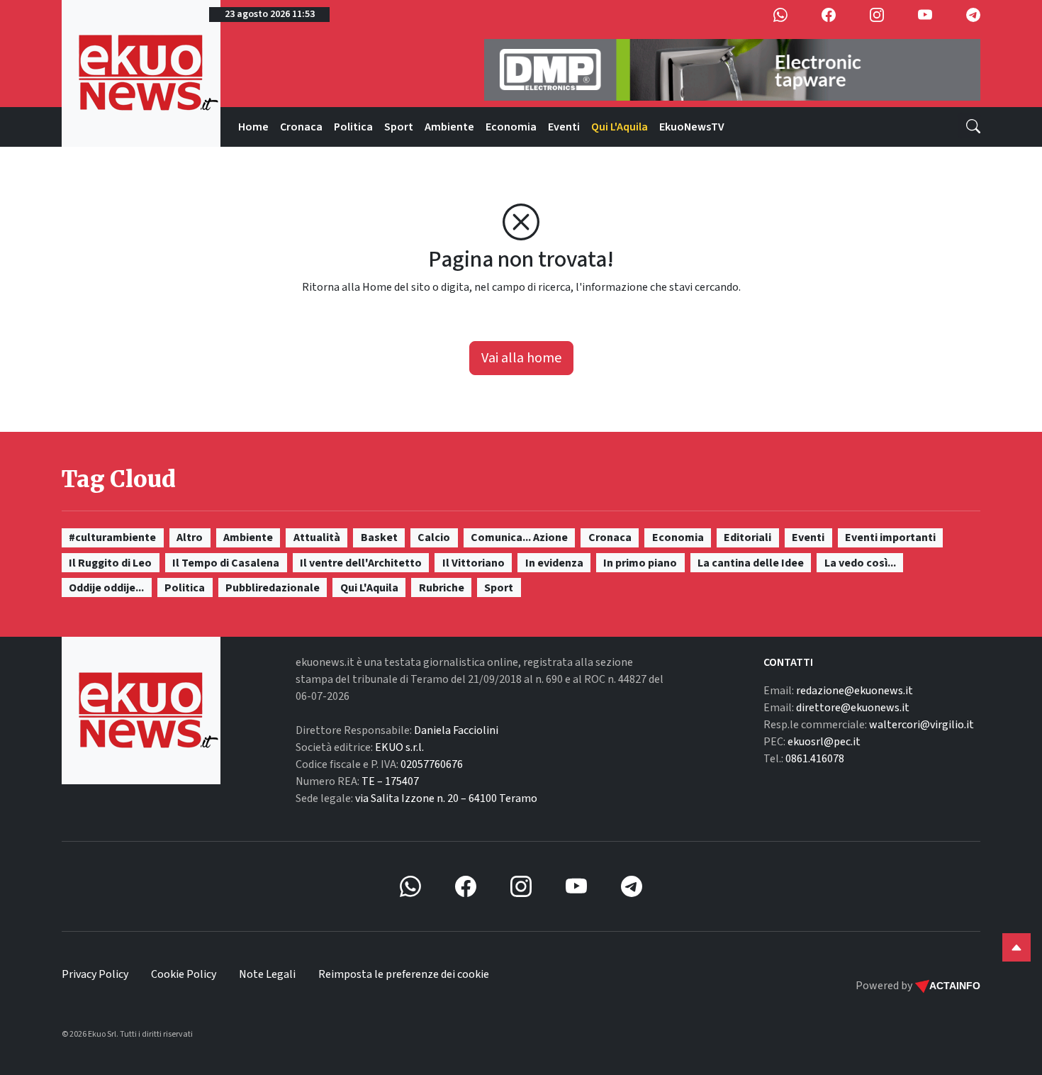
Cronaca (301, 127)
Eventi (564, 127)
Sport (398, 127)
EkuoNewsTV (691, 127)
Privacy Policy (95, 974)
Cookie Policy (183, 974)
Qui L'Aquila (619, 127)
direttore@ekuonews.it (852, 707)
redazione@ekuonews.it (854, 690)
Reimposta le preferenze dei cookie (403, 974)
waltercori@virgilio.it (921, 725)
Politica (353, 127)
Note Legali (267, 974)
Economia (511, 127)
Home (253, 127)
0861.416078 (814, 759)
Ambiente (449, 127)
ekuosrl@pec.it (824, 742)
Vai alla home (521, 358)
